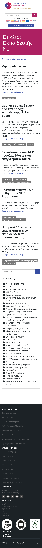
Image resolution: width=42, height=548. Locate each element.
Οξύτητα (9, 286)
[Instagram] (8, 496)
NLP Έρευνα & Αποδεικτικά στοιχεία (21, 359)
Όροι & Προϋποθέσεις (15, 373)
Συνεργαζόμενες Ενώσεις (17, 303)
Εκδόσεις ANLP (7, 474)
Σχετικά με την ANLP (9, 461)
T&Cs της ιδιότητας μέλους (11, 422)
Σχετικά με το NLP (8, 456)
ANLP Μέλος (6, 179)
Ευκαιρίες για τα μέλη (15, 337)
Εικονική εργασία (13, 378)
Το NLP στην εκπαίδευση (16, 353)
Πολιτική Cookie (7, 417)
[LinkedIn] (13, 496)
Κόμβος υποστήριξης (9, 452)
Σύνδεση (28, 25)
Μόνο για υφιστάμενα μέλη (11, 478)
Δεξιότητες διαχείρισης (29, 261)
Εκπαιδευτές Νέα (13, 342)
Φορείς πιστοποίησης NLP (17, 345)
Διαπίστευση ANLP (8, 469)
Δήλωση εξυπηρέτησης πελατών (13, 444)
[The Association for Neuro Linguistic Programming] (18, 5)
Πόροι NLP (10, 362)
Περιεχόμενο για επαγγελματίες (13, 220)
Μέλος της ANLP (7, 465)
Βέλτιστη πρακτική (13, 295)
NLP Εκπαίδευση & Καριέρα (18, 364)
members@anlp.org (11, 493)
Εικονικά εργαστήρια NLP (17, 367)
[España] (12, 20)
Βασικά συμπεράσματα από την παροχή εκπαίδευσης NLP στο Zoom (18, 110)
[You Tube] (17, 496)
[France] (19, 20)
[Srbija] (34, 20)
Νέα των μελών (12, 339)
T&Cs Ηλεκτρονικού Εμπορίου (12, 426)
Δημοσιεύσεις (12, 370)
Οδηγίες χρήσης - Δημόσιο (17, 328)
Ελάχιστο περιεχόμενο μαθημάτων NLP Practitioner (17, 193)
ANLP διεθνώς (12, 292)
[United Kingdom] (8, 20)
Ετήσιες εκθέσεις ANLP (16, 289)
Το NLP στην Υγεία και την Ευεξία (20, 356)
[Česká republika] (16, 20)
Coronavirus (21, 145)
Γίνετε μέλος (16, 25)
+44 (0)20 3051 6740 (11, 490)
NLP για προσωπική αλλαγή (18, 348)
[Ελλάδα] (27, 20)
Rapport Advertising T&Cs (11, 430)
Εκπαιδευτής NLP (8, 98)
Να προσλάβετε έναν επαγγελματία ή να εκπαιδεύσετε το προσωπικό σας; (16, 232)
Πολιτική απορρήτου (9, 413)
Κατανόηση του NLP (14, 376)
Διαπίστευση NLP (19, 179)
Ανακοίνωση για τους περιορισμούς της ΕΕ (17, 439)
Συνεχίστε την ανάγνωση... (13, 92)
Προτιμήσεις (36, 543)
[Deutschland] (23, 20)
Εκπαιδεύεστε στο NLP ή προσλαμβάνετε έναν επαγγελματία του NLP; (19, 155)
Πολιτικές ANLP (7, 435)
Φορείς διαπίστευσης (15, 284)
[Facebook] (4, 496)
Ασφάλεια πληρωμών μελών (12, 482)
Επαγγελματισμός (23, 182)
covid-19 (30, 145)
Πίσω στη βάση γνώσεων (15, 59)
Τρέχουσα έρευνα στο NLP (17, 306)
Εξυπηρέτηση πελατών (10, 261)
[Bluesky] (21, 496)
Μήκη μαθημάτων (14, 66)
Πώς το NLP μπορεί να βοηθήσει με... (21, 309)
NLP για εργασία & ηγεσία (17, 350)
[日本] (31, 20)
